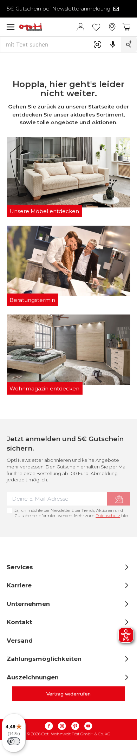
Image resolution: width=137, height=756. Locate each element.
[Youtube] (88, 726)
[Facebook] (49, 726)
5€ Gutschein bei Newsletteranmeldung (58, 8)
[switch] (13, 741)
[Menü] (10, 27)
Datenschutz (108, 515)
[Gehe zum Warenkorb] (127, 27)
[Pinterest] (75, 726)
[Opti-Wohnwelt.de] (48, 27)
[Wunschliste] (96, 27)
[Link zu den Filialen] (112, 27)
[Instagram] (62, 726)
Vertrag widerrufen (68, 694)
